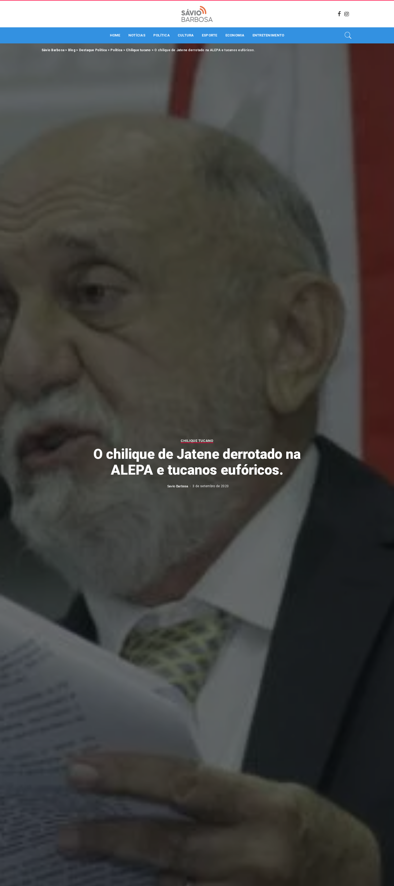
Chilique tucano (197, 441)
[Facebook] (339, 14)
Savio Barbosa (177, 486)
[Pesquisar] (348, 35)
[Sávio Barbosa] (197, 14)
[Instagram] (347, 14)
